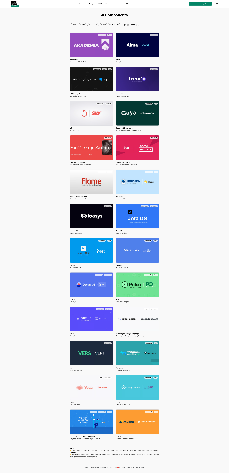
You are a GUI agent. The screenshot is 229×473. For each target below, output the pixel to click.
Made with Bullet (139, 467)
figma (103, 25)
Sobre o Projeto (110, 4)
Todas (74, 25)
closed (82, 25)
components (93, 25)
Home (81, 4)
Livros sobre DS (123, 4)
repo (124, 25)
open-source (114, 25)
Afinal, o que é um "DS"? (94, 4)
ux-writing (133, 25)
